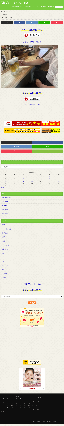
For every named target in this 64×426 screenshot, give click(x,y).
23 (58, 182)
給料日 (3, 237)
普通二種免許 (5, 249)
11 (14, 180)
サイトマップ (51, 7)
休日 (3, 261)
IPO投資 (4, 277)
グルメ (3, 257)
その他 (3, 241)
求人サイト (35, 7)
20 (32, 182)
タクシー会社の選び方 (17, 7)
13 (32, 180)
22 (49, 182)
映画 (3, 269)
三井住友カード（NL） (32, 284)
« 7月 (2, 187)
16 (58, 180)
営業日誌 (4, 225)
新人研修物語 (5, 233)
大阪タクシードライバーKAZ (14, 3)
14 (40, 180)
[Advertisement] (32, 114)
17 (5, 182)
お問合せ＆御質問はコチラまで (32, 42)
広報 (3, 253)
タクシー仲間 (5, 265)
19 (23, 182)
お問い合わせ (28, 7)
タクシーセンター (6, 245)
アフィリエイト (5, 273)
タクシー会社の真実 (6, 229)
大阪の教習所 (43, 7)
